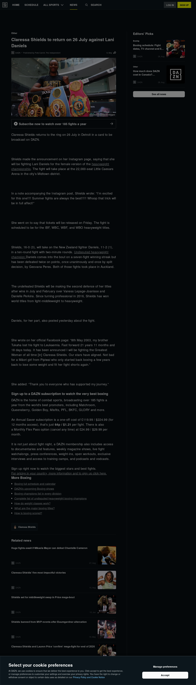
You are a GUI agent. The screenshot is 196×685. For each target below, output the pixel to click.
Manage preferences (165, 666)
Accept (165, 675)
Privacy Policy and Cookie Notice (89, 677)
